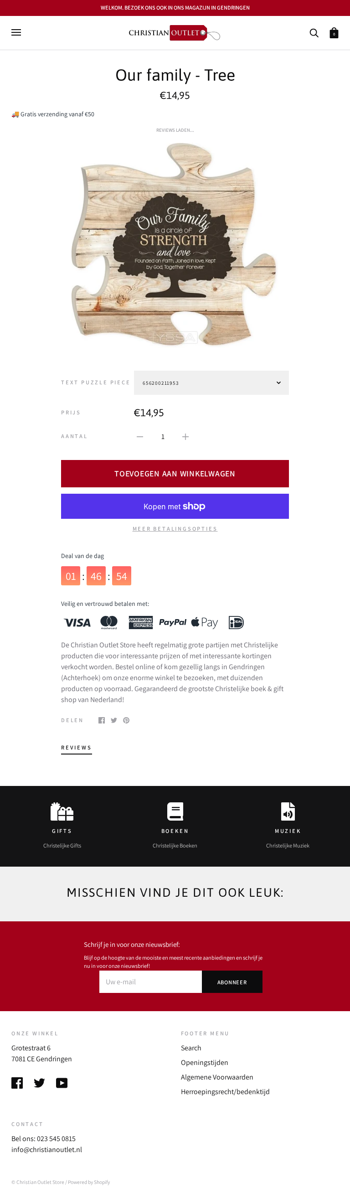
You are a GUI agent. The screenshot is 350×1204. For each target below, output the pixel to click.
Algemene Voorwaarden (217, 1077)
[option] (175, 245)
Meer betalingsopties (175, 528)
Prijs (71, 412)
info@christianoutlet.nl (46, 1149)
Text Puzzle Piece (96, 382)
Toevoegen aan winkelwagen (175, 473)
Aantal (74, 436)
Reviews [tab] (76, 747)
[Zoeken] (314, 32)
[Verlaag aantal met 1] (140, 436)
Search (191, 1048)
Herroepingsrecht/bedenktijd (225, 1091)
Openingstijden (204, 1062)
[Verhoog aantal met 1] (185, 436)
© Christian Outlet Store (37, 1181)
